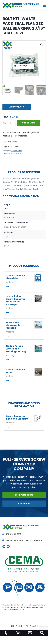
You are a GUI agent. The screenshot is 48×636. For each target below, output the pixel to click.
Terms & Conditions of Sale (13, 610)
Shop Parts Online (24, 494)
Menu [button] (41, 5)
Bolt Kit (10, 153)
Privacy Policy (37, 607)
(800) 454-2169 (13, 534)
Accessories (16, 151)
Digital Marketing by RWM (21, 607)
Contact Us (24, 503)
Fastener (18, 153)
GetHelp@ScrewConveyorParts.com (24, 540)
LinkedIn (3, 546)
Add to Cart (28, 122)
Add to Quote (16, 106)
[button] (41, 44)
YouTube (8, 546)
